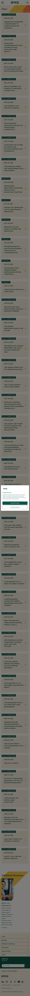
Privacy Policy (22, 498)
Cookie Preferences (14, 507)
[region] (15, 498)
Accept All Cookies (15, 503)
